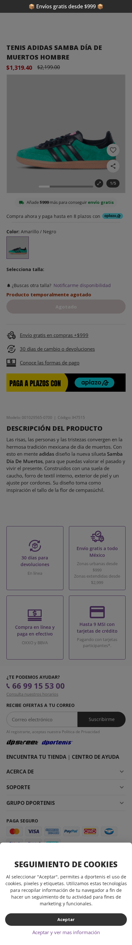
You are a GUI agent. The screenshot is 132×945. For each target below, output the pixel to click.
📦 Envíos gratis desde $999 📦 (66, 6)
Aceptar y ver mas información (66, 932)
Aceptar (66, 919)
